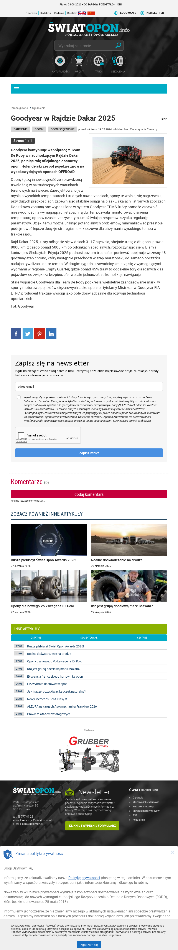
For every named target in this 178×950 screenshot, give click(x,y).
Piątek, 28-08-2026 (76, 4)
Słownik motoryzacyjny (146, 810)
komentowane (89, 637)
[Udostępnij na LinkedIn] (51, 333)
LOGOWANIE (128, 13)
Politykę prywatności (84, 877)
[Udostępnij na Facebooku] (16, 333)
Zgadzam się (91, 944)
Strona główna (19, 108)
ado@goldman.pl (32, 824)
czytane (142, 637)
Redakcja (45, 13)
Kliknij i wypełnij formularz (92, 825)
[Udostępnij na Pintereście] (39, 333)
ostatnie (36, 637)
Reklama (59, 13)
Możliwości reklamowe (146, 802)
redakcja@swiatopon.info (37, 820)
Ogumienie (38, 108)
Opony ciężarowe (62, 129)
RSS (135, 815)
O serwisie (31, 13)
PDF (164, 119)
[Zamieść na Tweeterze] (28, 333)
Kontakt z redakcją (144, 806)
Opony (39, 129)
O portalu (138, 797)
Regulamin (139, 819)
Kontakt (72, 13)
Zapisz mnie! (89, 453)
